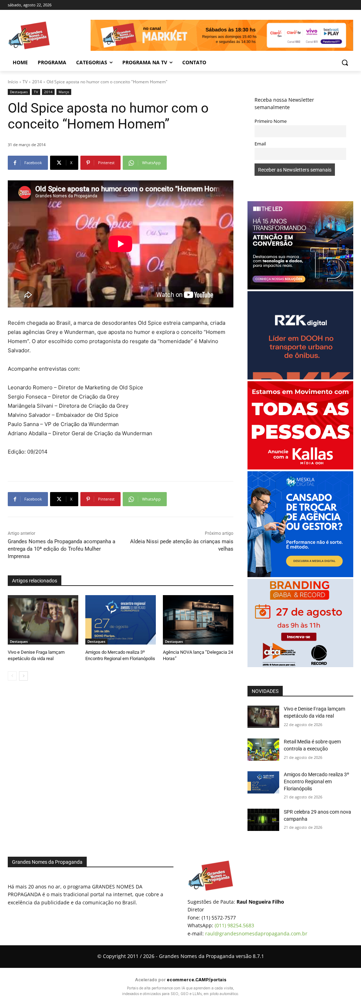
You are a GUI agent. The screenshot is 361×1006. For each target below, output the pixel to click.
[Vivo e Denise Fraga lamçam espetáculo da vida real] (43, 620)
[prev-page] (12, 676)
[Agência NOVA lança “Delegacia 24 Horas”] (198, 620)
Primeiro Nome (271, 121)
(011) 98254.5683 (234, 925)
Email (260, 144)
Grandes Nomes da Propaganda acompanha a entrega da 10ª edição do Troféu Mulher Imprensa (61, 548)
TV (25, 82)
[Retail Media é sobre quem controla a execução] (263, 749)
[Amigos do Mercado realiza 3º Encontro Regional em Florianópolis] (120, 620)
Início (13, 82)
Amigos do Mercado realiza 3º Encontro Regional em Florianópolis (316, 781)
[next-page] (23, 676)
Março (64, 91)
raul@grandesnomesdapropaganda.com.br (256, 933)
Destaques (19, 91)
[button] (344, 62)
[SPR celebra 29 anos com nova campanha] (263, 820)
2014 (37, 82)
